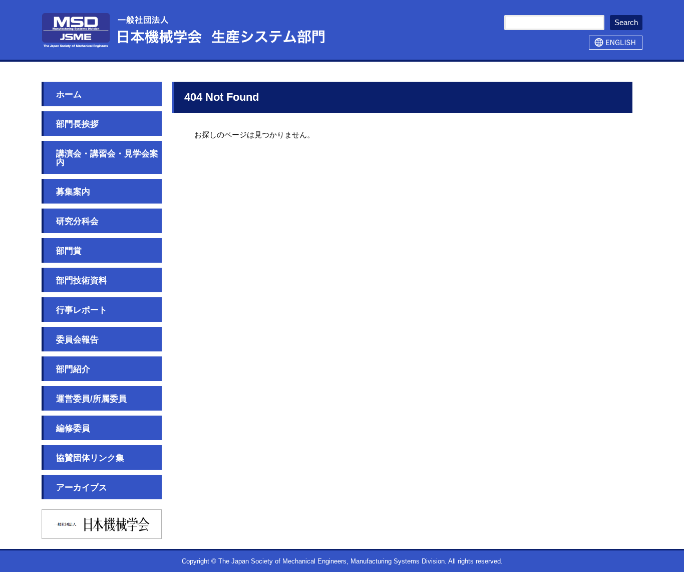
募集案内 (73, 192)
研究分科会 (77, 221)
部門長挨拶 (77, 124)
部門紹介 (73, 369)
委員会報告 (77, 339)
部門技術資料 (81, 280)
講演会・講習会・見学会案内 (107, 158)
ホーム (69, 94)
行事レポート (81, 310)
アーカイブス (81, 487)
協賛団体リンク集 (90, 458)
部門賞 (69, 251)
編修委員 (73, 428)
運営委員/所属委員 (91, 399)
